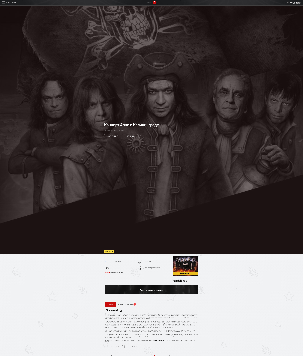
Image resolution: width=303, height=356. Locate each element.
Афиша (149, 2)
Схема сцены (114, 268)
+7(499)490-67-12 (295, 2)
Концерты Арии (11, 2)
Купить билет (113, 136)
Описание (130, 136)
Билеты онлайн (133, 347)
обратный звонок (297, 3)
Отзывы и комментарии (126, 304)
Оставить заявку (113, 347)
